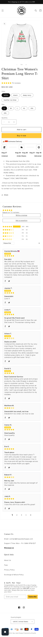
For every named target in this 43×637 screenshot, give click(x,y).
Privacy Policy (9, 570)
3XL (5, 113)
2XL (32, 108)
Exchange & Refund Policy (14, 575)
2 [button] (16, 515)
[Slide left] (17, 64)
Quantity (4, 118)
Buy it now (21, 136)
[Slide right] (26, 64)
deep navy (27, 95)
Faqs (6, 565)
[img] (21, 256)
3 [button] (21, 515)
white (6, 95)
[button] (2, 10)
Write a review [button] (21, 215)
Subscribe (32, 597)
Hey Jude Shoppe (18, 633)
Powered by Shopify (30, 633)
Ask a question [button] (21, 220)
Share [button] (6, 195)
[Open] (5, 631)
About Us (7, 560)
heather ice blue (10, 100)
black (15, 95)
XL (24, 108)
